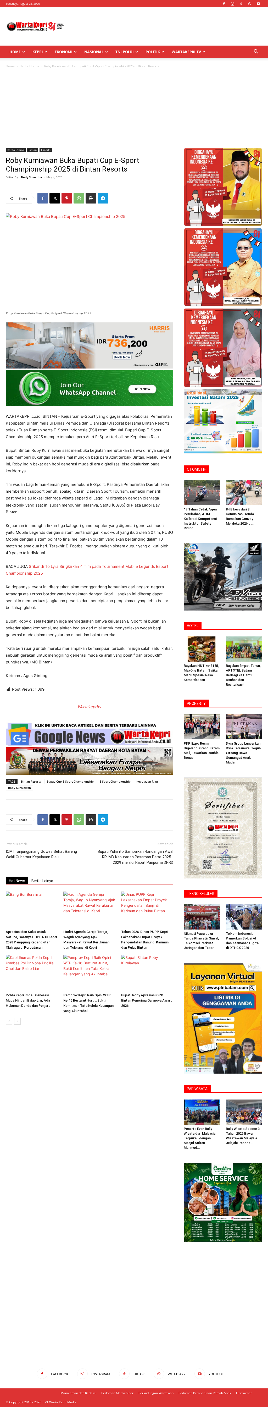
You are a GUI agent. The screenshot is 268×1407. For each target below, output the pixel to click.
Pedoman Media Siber (117, 1393)
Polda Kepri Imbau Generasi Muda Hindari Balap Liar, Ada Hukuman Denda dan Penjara (28, 1000)
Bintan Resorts (31, 781)
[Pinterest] (67, 198)
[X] (54, 198)
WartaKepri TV (186, 51)
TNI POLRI (124, 51)
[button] (256, 52)
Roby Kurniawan (19, 788)
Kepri (37, 51)
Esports (46, 150)
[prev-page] (9, 1021)
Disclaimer (244, 1393)
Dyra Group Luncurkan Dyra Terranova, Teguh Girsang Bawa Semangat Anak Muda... (243, 752)
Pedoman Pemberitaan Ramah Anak (204, 1393)
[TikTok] (241, 3)
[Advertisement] (167, 26)
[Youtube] (258, 3)
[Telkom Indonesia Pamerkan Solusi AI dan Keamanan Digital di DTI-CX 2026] (244, 917)
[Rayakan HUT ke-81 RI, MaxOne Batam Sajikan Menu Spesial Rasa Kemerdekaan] (202, 649)
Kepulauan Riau (147, 781)
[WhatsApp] (250, 3)
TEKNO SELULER (200, 894)
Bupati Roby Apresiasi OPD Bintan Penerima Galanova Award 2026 (146, 1000)
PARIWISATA (197, 1089)
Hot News (17, 881)
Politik (153, 51)
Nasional (94, 51)
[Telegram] (103, 198)
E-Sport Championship (115, 781)
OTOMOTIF (196, 469)
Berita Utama (29, 66)
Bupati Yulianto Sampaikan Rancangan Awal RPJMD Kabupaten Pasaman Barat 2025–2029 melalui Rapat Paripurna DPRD (135, 857)
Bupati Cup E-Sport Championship (70, 781)
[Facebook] (224, 3)
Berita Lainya (42, 881)
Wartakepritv (89, 706)
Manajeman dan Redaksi (78, 1393)
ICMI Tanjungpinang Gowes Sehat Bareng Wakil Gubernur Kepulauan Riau (41, 854)
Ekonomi (63, 51)
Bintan (33, 150)
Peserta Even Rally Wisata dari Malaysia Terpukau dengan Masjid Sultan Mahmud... (199, 1138)
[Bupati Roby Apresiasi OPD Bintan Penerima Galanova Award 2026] (147, 973)
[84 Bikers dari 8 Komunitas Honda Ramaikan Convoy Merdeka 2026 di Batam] (244, 492)
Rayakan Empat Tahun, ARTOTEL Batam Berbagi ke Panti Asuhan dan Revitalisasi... (243, 675)
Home (15, 51)
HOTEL (192, 626)
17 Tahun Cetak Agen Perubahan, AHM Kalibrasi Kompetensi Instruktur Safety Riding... (200, 518)
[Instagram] (232, 3)
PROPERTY (196, 703)
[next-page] (17, 1021)
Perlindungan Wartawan (156, 1393)
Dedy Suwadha (31, 177)
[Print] (91, 198)
